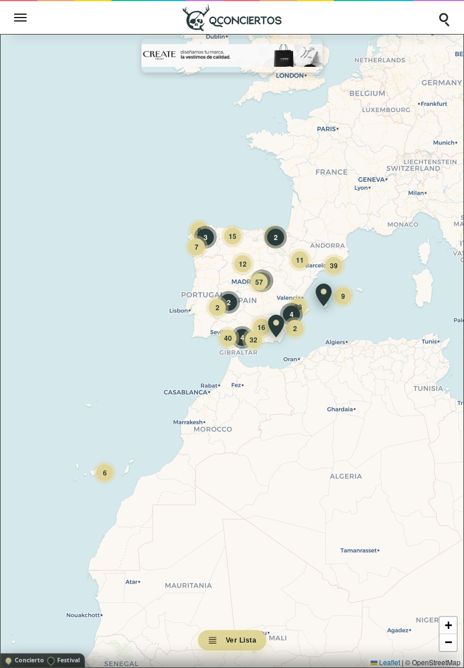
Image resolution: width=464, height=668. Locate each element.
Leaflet (388, 662)
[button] (323, 295)
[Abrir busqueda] (444, 17)
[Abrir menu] (20, 17)
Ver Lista (241, 640)
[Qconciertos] (232, 17)
